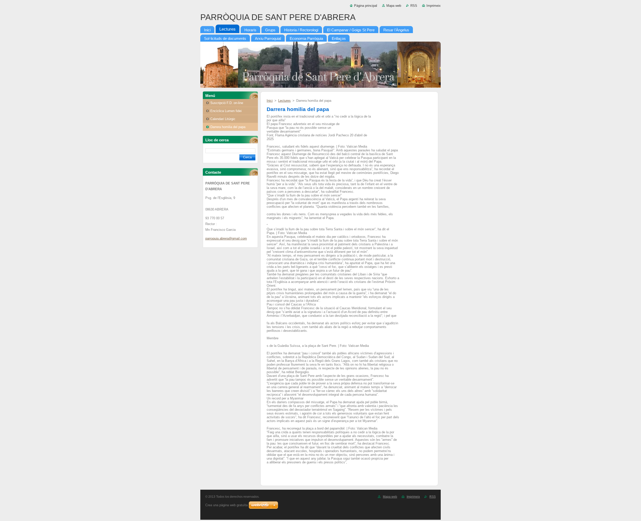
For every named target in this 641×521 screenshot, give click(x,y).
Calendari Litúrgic (222, 119)
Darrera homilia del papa (227, 127)
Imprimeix (433, 6)
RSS (413, 6)
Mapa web (393, 6)
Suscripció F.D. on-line (226, 103)
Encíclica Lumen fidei (226, 111)
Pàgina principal (365, 6)
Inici (270, 100)
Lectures (284, 100)
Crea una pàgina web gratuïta (226, 505)
